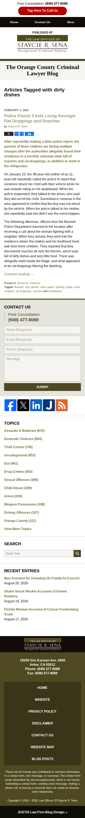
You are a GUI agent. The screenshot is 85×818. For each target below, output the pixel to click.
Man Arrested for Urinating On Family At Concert (41, 578)
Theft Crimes (18, 447)
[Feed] (61, 405)
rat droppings (23, 291)
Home (14, 22)
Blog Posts (42, 759)
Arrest (13, 496)
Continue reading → (19, 274)
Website (42, 699)
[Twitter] (23, 405)
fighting (59, 287)
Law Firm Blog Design (41, 812)
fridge (69, 287)
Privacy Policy (42, 711)
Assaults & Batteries (24, 430)
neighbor (9, 291)
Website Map (42, 747)
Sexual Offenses (21, 480)
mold (77, 287)
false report (47, 287)
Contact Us (42, 22)
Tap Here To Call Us (42, 10)
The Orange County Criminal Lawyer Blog (42, 42)
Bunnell (18, 287)
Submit (42, 387)
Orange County (20, 520)
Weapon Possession (24, 504)
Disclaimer (42, 723)
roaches (37, 291)
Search (77, 553)
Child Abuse (18, 488)
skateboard (54, 291)
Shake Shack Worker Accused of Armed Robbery (35, 594)
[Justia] (48, 405)
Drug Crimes (18, 471)
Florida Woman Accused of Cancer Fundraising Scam (41, 612)
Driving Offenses (21, 512)
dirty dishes (32, 287)
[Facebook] (10, 405)
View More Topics (18, 529)
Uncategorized (19, 455)
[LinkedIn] (36, 405)
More (70, 22)
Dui (11, 463)
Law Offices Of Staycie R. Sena (58, 800)
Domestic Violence (28, 283)
